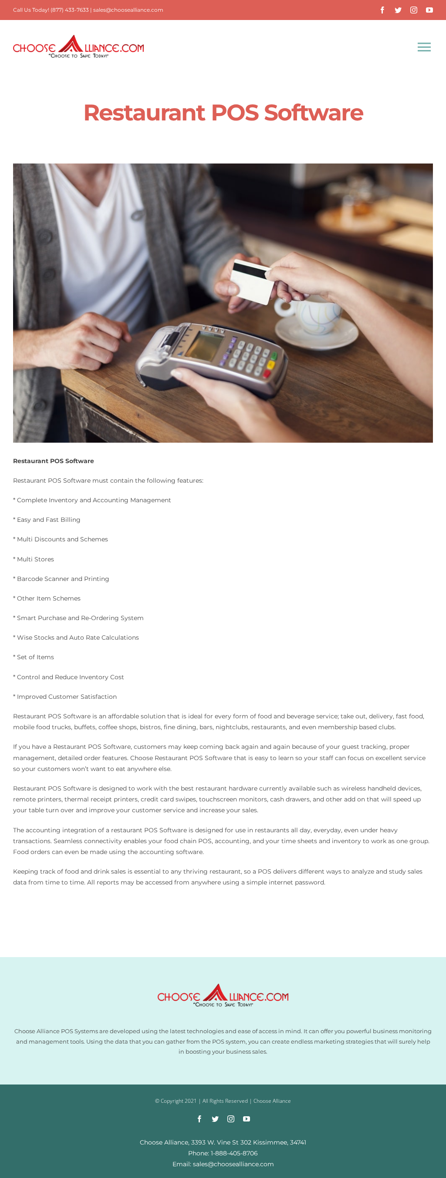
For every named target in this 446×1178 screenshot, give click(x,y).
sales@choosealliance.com (128, 10)
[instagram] (413, 10)
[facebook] (382, 10)
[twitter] (398, 10)
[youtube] (429, 10)
